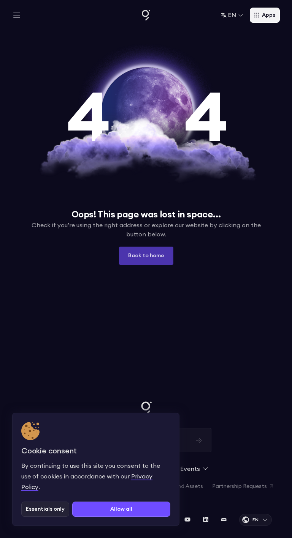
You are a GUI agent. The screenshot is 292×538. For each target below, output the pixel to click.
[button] (16, 15)
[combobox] (232, 15)
